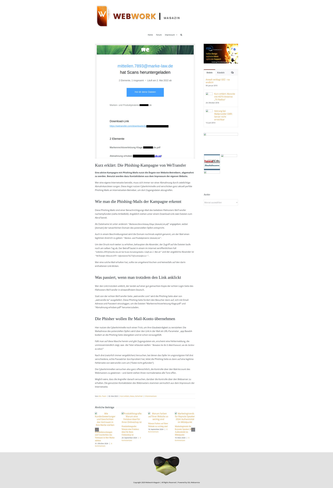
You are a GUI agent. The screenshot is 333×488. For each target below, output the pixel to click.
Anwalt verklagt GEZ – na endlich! (218, 81)
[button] (181, 34)
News (132, 396)
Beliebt (209, 72)
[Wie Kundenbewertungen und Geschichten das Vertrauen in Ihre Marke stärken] (105, 413)
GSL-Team (102, 396)
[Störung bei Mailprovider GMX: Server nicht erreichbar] (209, 111)
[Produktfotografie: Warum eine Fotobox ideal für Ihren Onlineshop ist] (132, 413)
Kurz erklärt (124, 396)
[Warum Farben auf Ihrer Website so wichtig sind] (158, 413)
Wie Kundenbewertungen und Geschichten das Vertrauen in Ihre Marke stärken (105, 435)
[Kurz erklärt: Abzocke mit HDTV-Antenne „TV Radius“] (209, 94)
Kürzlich (220, 72)
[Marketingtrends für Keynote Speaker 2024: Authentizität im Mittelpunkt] (185, 413)
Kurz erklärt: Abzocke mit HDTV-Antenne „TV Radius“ (224, 96)
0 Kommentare (150, 396)
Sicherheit (139, 396)
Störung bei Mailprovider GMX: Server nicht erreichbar (223, 115)
